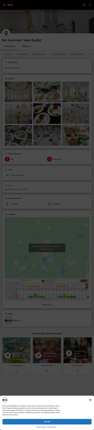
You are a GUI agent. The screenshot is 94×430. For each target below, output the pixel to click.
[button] (90, 400)
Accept (47, 422)
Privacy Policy (41, 427)
